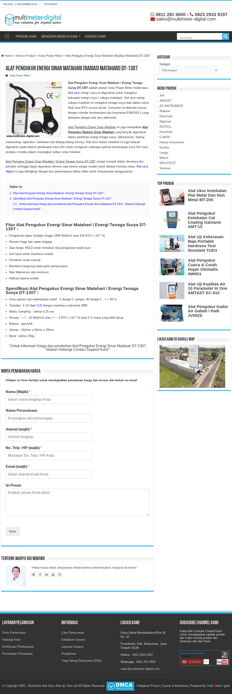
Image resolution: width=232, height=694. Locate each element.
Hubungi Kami (11, 639)
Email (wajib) (17, 466)
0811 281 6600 (170, 14)
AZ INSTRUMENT (172, 106)
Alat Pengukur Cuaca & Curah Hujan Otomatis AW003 (203, 267)
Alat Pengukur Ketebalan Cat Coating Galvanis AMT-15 (204, 220)
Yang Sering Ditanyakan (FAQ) (81, 660)
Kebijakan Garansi (73, 639)
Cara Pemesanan (72, 632)
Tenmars (165, 168)
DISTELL (166, 126)
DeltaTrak (166, 116)
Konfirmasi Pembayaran (18, 646)
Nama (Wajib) (18, 392)
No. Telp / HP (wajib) (24, 448)
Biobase (165, 111)
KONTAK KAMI (95, 36)
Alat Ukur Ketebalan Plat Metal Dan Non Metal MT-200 (207, 195)
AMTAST (166, 100)
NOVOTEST (168, 163)
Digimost (165, 121)
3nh (162, 95)
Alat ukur (74, 92)
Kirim (12, 531)
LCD (39, 305)
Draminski (166, 132)
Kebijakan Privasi (148, 685)
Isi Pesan (13, 485)
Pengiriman (68, 653)
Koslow (164, 147)
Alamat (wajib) (19, 429)
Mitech (164, 158)
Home (8, 55)
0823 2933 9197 (210, 14)
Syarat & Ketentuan (175, 685)
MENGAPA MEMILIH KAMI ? (60, 36)
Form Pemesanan (14, 632)
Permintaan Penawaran (17, 653)
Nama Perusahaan (21, 410)
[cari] (225, 36)
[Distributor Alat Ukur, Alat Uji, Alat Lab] (33, 18)
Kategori (165, 64)
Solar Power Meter (50, 55)
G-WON (165, 137)
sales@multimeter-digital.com (140, 668)
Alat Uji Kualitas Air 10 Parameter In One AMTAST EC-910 (207, 288)
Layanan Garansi (72, 646)
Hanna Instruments (172, 142)
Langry (164, 152)
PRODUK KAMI (26, 36)
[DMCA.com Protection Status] (120, 686)
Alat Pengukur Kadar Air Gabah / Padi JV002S (208, 311)
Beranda (7, 36)
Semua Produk (25, 55)
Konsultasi (50, 4)
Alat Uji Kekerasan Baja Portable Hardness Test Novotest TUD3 (206, 243)
